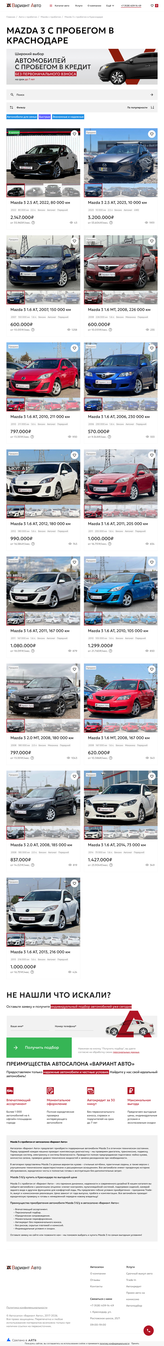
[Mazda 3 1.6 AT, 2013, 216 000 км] (43, 963)
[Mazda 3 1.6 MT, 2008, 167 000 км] (121, 749)
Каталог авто (62, 5)
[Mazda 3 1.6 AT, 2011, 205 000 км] (121, 534)
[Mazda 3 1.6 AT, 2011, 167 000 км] (43, 641)
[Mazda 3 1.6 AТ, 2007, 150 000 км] (43, 320)
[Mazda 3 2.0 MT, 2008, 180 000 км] (43, 749)
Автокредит (133, 1286)
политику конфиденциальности (115, 1343)
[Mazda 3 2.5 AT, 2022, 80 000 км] (43, 213)
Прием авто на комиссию (135, 1296)
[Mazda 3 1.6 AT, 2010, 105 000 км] (121, 641)
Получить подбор (42, 1047)
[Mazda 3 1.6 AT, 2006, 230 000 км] (121, 427)
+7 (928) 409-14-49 (102, 1305)
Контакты (96, 1286)
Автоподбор (134, 1305)
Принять (135, 1343)
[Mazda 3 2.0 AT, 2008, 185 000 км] (43, 856)
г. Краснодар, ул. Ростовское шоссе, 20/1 (105, 1315)
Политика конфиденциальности (26, 1307)
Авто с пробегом (28, 16)
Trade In (131, 1279)
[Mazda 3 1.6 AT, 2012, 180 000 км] (43, 534)
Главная (10, 16)
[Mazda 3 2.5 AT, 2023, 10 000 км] (121, 213)
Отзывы (95, 1279)
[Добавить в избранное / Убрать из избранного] (74, 134)
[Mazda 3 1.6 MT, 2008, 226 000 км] (121, 320)
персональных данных (126, 1052)
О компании (94, 5)
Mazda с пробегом (51, 16)
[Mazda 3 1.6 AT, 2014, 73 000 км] (121, 856)
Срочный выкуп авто (139, 1273)
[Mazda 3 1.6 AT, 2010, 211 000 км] (43, 427)
